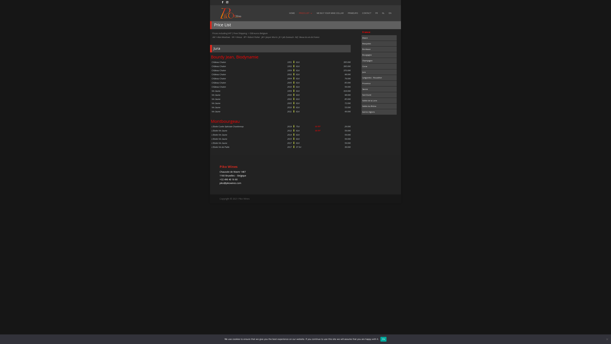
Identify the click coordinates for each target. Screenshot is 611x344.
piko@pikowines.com (230, 183)
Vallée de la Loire (369, 100)
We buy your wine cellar (330, 13)
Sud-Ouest (366, 95)
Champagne (367, 60)
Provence (366, 83)
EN (390, 13)
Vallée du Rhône (369, 106)
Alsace (365, 38)
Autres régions (368, 112)
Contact (366, 13)
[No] (607, 339)
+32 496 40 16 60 (229, 179)
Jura (364, 72)
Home (292, 13)
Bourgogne (367, 55)
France (366, 32)
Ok (383, 339)
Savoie (365, 89)
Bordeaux (366, 49)
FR (376, 13)
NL (383, 13)
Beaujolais (366, 43)
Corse (364, 66)
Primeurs (353, 13)
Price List (304, 13)
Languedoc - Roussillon (372, 77)
